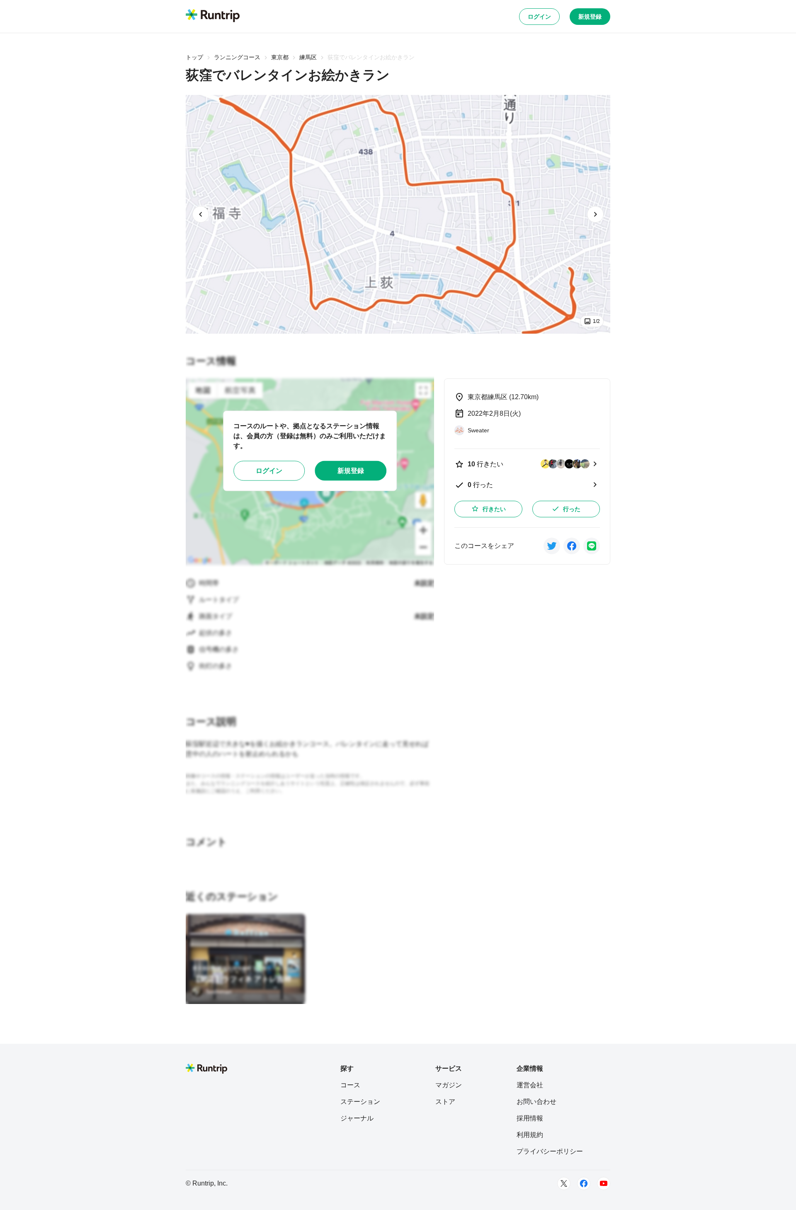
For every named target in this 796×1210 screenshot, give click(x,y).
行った (571, 509)
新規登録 (590, 16)
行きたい (494, 509)
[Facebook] (583, 1183)
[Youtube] (603, 1183)
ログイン (539, 16)
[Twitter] (563, 1183)
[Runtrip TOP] (213, 16)
